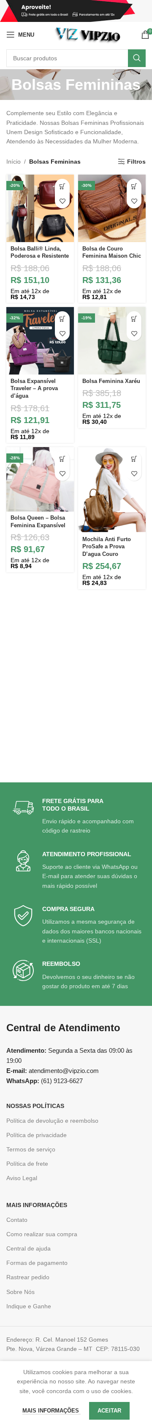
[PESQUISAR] (137, 58)
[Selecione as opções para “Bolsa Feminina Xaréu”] (134, 318)
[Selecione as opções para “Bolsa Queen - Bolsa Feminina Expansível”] (62, 458)
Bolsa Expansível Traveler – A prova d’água (34, 388)
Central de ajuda (28, 1248)
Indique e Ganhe (28, 1306)
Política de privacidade (36, 1135)
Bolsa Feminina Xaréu (111, 381)
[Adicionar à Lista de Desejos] (62, 201)
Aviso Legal (21, 1178)
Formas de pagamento (37, 1262)
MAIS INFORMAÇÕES (36, 1205)
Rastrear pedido (27, 1277)
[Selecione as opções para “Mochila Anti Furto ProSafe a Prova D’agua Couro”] (134, 458)
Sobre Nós (20, 1292)
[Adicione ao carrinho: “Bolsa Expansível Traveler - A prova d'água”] (62, 318)
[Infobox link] (77, 816)
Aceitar (109, 1410)
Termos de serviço (30, 1149)
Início (13, 161)
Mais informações (51, 1410)
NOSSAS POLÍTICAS (35, 1106)
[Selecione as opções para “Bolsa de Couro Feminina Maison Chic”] (134, 186)
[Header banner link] (76, 11)
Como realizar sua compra (41, 1234)
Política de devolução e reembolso (52, 1120)
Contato (16, 1219)
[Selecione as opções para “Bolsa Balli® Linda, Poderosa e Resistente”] (62, 186)
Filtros (136, 161)
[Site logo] (88, 34)
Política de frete (27, 1163)
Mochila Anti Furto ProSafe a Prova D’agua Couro (106, 546)
